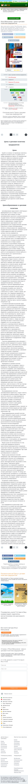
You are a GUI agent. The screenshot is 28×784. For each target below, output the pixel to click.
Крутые (2, 749)
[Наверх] (24, 781)
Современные (4, 764)
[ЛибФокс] (5, 5)
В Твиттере (19, 34)
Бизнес (4, 715)
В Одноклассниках (20, 37)
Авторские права (14, 18)
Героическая (17, 741)
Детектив (3, 742)
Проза (4, 707)
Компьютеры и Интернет (8, 725)
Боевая (15, 739)
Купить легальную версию (17, 90)
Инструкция (14, 108)
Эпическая (16, 752)
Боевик (2, 741)
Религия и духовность (7, 717)
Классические (4, 747)
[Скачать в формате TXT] (22, 95)
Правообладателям (18, 768)
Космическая (17, 744)
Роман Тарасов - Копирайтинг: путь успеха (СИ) (7, 605)
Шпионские (3, 752)
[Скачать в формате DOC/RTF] (15, 100)
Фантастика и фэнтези (7, 697)
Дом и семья (5, 713)
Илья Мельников (12, 77)
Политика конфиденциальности (19, 770)
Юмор (4, 723)
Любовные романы (7, 699)
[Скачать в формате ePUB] (17, 95)
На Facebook (7, 34)
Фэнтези (16, 751)
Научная (16, 746)
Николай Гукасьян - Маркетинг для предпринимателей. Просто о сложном (21, 605)
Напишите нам (11, 105)
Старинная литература (7, 721)
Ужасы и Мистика (18, 749)
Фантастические (4, 761)
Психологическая (18, 747)
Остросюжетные (4, 763)
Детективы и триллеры (7, 701)
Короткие (3, 759)
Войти (16, 1)
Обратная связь (17, 772)
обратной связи (15, 782)
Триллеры (3, 751)
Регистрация (23, 1)
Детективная (17, 743)
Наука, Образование (7, 703)
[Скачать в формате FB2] (12, 95)
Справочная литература (8, 719)
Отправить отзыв (14, 688)
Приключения (5, 709)
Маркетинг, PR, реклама (13, 82)
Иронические (4, 744)
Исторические (4, 746)
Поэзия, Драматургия (7, 727)
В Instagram (7, 37)
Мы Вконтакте (13, 40)
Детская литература (7, 711)
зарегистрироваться (16, 642)
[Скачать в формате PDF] (20, 100)
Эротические (4, 766)
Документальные (6, 705)
